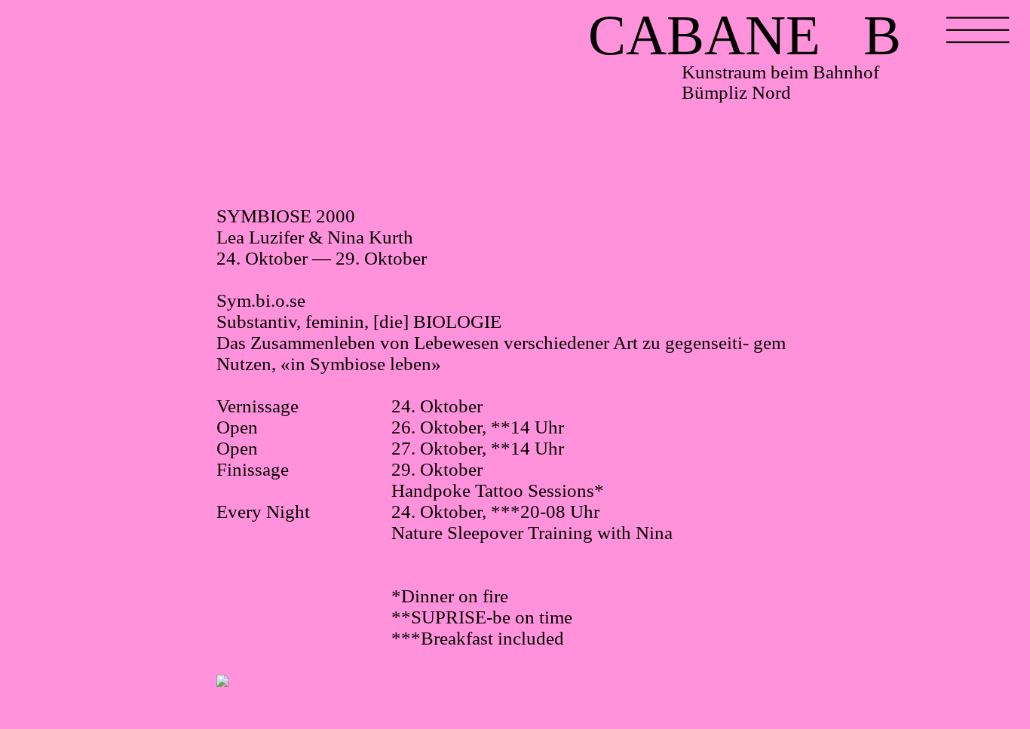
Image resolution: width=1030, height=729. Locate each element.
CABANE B (744, 36)
